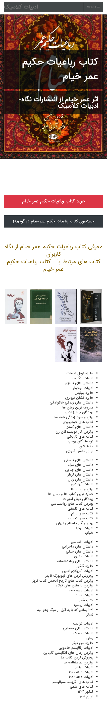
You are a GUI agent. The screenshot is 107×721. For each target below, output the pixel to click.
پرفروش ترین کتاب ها (77, 657)
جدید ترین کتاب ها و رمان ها (70, 494)
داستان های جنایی (79, 470)
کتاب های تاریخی (80, 436)
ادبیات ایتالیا (83, 667)
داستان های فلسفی (78, 460)
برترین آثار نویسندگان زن (74, 431)
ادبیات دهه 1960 (81, 672)
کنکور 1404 (85, 691)
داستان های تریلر (80, 474)
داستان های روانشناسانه (75, 561)
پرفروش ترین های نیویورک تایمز (69, 575)
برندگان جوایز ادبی (79, 412)
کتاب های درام (82, 513)
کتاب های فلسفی (80, 508)
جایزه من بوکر (82, 643)
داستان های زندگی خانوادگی (71, 402)
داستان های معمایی (78, 628)
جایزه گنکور (84, 566)
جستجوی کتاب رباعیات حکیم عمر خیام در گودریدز (53, 221)
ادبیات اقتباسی (82, 542)
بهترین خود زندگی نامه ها (73, 417)
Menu (92, 7)
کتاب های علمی (81, 686)
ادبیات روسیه (83, 605)
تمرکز (89, 614)
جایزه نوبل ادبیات (79, 373)
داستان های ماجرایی (77, 546)
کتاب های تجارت (80, 518)
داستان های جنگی (79, 551)
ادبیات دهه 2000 (81, 590)
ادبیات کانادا (83, 595)
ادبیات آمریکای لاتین (77, 571)
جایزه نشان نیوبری (79, 398)
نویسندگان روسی (80, 441)
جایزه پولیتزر (84, 393)
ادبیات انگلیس (82, 378)
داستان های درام (80, 465)
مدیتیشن (86, 446)
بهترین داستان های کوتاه (74, 585)
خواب (89, 533)
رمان (89, 638)
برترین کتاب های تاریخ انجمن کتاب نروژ (62, 580)
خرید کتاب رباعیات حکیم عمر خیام (53, 201)
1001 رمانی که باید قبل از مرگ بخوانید (65, 610)
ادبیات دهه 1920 (81, 677)
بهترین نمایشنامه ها (78, 662)
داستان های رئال (80, 479)
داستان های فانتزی (79, 383)
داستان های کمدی (79, 427)
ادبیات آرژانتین (82, 484)
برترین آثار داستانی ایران (74, 523)
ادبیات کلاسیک (21, 7)
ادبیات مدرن (83, 556)
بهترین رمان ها (82, 489)
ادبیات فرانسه (83, 623)
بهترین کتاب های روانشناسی (72, 503)
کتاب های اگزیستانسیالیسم (73, 682)
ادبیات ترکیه (84, 528)
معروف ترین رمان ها (77, 407)
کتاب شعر (86, 600)
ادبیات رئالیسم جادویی (76, 647)
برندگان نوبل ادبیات (78, 499)
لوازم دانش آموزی (79, 451)
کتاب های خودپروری (78, 422)
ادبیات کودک (83, 633)
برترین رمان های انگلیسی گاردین (68, 652)
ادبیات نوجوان (82, 388)
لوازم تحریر (85, 696)
